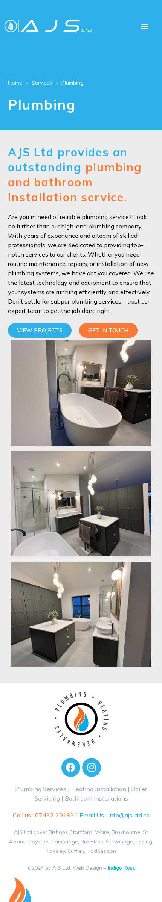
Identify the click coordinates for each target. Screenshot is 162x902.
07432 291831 (56, 815)
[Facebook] (70, 767)
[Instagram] (91, 767)
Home (15, 82)
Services (42, 82)
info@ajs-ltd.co (129, 815)
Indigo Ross (121, 867)
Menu (144, 26)
